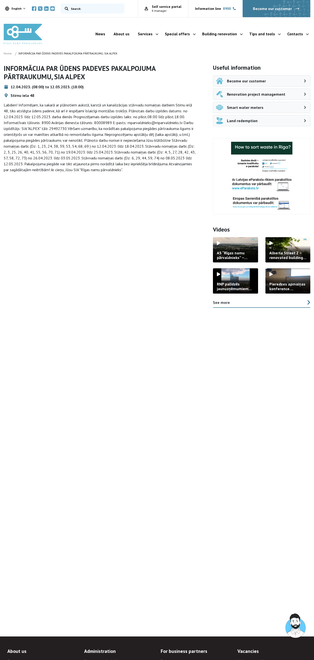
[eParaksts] (261, 165)
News (100, 33)
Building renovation (219, 33)
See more (221, 302)
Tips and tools (262, 33)
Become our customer (272, 8)
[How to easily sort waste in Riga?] (261, 148)
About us (122, 33)
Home (8, 53)
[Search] (65, 8)
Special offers (177, 33)
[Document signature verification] (261, 203)
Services (145, 33)
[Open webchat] (296, 625)
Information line (213, 8)
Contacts (295, 33)
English (17, 8)
